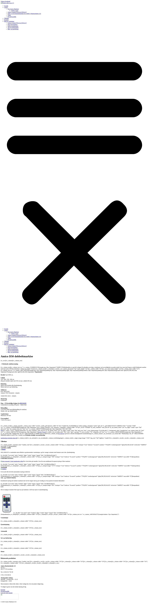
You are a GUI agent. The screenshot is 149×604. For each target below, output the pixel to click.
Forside (6, 6)
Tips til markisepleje (13, 27)
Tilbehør (6, 18)
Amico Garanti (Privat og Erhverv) (17, 12)
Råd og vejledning (9, 21)
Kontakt (6, 20)
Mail (2, 430)
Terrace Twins (41, 432)
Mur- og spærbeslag (13, 29)
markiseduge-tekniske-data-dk (9, 438)
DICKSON (23, 403)
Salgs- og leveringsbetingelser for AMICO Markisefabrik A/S (24, 13)
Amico (6, 7)
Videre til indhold (5, 1)
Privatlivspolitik (12, 16)
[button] (74, 179)
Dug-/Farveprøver (12, 24)
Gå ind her (61, 433)
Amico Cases (14, 10)
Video (9, 15)
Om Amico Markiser (13, 9)
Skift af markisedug (13, 26)
